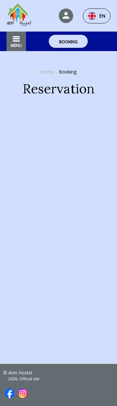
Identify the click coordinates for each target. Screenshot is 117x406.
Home (48, 72)
